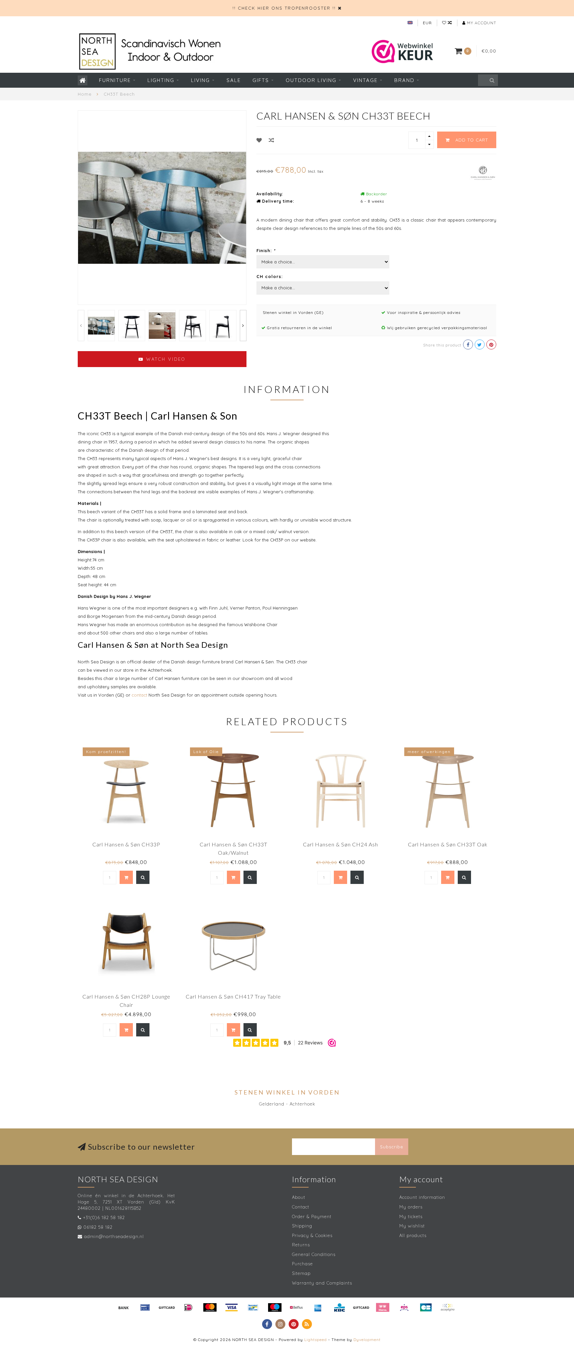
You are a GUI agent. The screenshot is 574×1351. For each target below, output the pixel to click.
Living (200, 80)
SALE (234, 80)
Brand (404, 80)
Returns (301, 1244)
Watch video (164, 359)
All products (413, 1235)
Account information (422, 1197)
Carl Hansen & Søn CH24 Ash (340, 844)
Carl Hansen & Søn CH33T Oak (448, 844)
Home (85, 94)
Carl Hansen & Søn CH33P (126, 844)
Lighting (160, 80)
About (298, 1197)
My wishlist (412, 1225)
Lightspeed (315, 1339)
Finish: (265, 250)
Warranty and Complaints (322, 1283)
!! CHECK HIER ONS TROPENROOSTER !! (284, 8)
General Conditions (313, 1254)
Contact (300, 1206)
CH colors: (269, 276)
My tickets (411, 1216)
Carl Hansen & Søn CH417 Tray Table (233, 996)
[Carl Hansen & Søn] (483, 172)
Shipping (302, 1225)
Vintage (365, 80)
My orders (411, 1206)
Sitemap (301, 1273)
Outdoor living (311, 80)
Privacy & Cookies (312, 1235)
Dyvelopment (367, 1339)
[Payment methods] (123, 1307)
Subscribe (391, 1146)
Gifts (260, 80)
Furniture (115, 80)
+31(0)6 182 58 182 (104, 1217)
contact (139, 695)
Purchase (302, 1263)
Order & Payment (312, 1216)
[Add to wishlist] (259, 140)
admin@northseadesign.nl (114, 1236)
